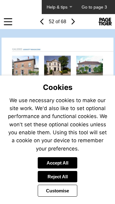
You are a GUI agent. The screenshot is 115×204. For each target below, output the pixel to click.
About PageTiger (21, 7)
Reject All (58, 176)
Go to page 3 (94, 7)
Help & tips (57, 7)
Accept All (57, 162)
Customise (57, 190)
